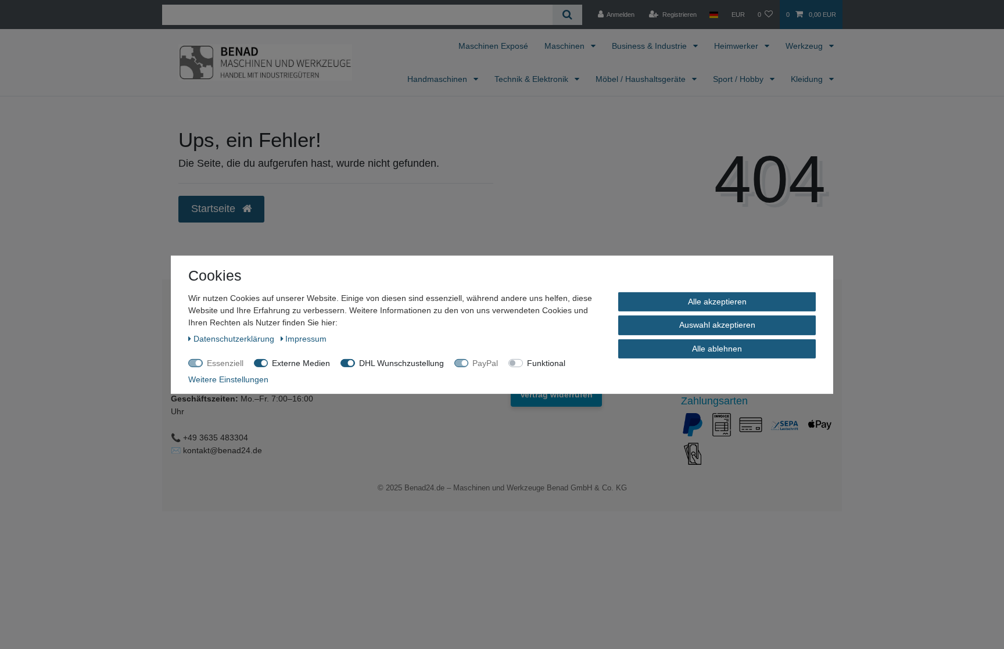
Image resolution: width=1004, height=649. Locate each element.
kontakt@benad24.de (222, 450)
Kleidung (808, 79)
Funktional (546, 362)
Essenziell (225, 362)
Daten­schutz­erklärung (235, 338)
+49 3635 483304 (215, 437)
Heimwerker (737, 46)
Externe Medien (301, 362)
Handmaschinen (438, 79)
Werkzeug (805, 46)
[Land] (714, 14)
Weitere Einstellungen (228, 378)
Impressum (306, 338)
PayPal (485, 362)
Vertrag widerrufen (556, 394)
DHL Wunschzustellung (401, 362)
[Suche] (567, 15)
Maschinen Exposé (493, 46)
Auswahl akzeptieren (717, 324)
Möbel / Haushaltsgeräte (642, 79)
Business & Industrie (650, 46)
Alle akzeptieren (717, 301)
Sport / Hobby (739, 79)
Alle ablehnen (717, 348)
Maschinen (565, 46)
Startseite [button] (214, 208)
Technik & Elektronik (532, 79)
